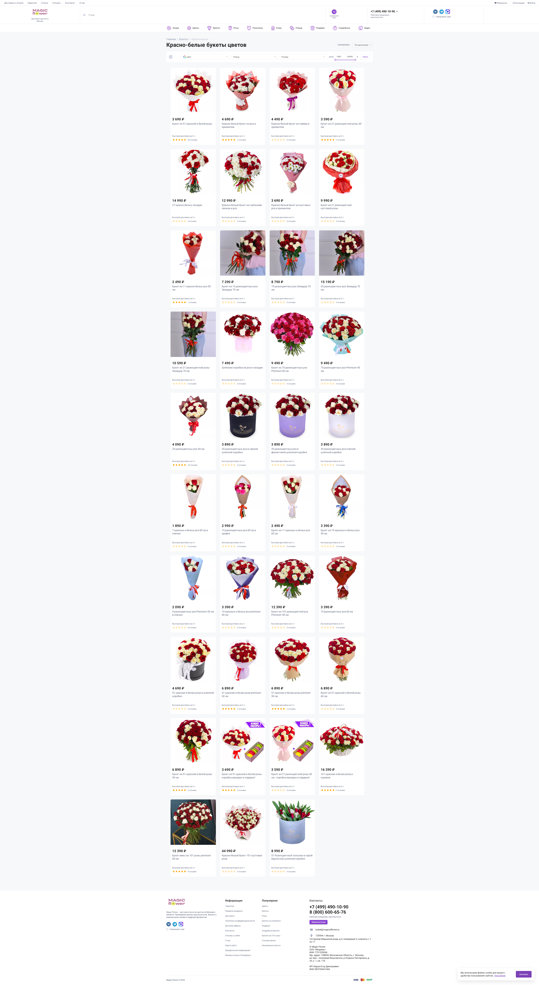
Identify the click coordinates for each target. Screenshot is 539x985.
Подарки (266, 926)
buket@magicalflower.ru (327, 929)
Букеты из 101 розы (271, 935)
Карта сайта (231, 945)
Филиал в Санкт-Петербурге (238, 955)
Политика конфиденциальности (240, 921)
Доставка (229, 916)
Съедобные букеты (271, 931)
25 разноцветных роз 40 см (188, 448)
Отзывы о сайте (232, 935)
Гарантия (32, 3)
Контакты (70, 3)
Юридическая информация (237, 950)
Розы (264, 916)
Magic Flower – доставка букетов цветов (185, 912)
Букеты (265, 911)
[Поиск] (85, 15)
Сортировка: (344, 44)
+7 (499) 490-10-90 (383, 11)
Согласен (523, 974)
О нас (82, 3)
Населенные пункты (271, 945)
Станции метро (269, 940)
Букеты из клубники (271, 921)
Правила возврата (234, 911)
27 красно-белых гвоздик (187, 205)
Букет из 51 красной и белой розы (192, 123)
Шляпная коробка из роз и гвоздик (242, 367)
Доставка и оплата (13, 3)
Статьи (44, 3)
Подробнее (499, 975)
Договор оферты (233, 926)
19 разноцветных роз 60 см (337, 611)
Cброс (365, 57)
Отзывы (56, 3)
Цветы (265, 906)
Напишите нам (443, 16)
